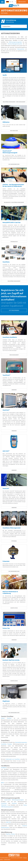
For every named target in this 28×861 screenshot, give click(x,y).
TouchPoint (4, 803)
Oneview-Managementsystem (15, 44)
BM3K (2, 782)
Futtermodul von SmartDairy (13, 759)
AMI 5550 (8, 822)
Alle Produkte (4, 13)
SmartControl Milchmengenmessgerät (14, 800)
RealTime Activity (10, 834)
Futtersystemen (20, 49)
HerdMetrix (3, 767)
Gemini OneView (6, 718)
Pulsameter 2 (4, 805)
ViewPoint (14, 803)
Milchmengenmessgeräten (15, 42)
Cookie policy (7, 859)
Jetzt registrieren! (14, 310)
